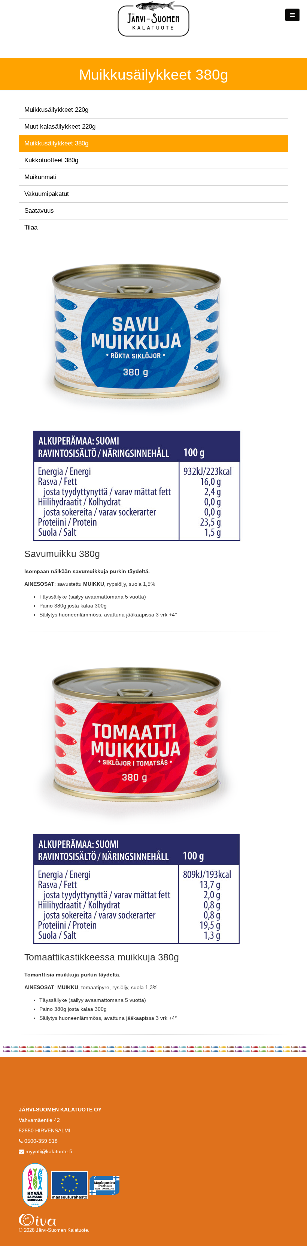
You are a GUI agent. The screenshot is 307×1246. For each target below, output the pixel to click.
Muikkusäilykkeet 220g (56, 109)
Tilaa (30, 227)
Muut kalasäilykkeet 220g (59, 126)
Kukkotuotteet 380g (51, 160)
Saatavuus (39, 210)
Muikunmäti (40, 177)
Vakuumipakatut (46, 193)
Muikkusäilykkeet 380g (56, 143)
